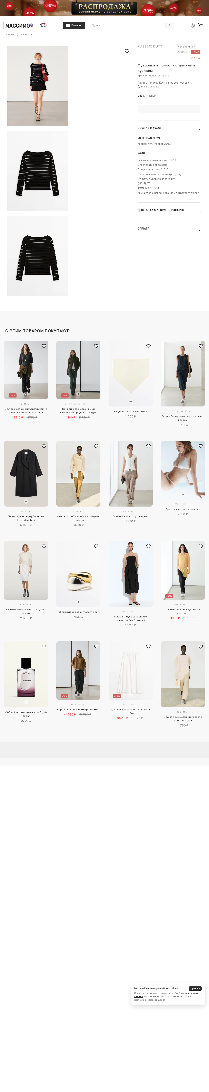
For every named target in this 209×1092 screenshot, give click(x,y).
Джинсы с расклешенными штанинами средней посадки (78, 410)
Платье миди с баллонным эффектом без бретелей (130, 618)
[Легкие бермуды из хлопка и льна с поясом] (183, 373)
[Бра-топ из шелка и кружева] (183, 470)
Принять (195, 988)
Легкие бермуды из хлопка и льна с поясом (182, 418)
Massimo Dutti (150, 46)
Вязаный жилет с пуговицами (130, 516)
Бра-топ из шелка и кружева (183, 509)
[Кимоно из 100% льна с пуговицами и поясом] (78, 474)
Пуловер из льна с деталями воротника (183, 611)
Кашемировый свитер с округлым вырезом (26, 611)
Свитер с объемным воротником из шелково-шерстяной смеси (26, 410)
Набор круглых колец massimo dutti (78, 612)
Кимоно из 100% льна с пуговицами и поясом (78, 518)
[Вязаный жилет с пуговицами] (130, 474)
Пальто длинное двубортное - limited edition (26, 518)
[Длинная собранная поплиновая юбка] (130, 670)
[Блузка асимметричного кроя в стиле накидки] (183, 674)
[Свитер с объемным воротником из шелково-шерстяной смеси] (26, 370)
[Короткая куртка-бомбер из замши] (78, 670)
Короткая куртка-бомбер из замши (78, 709)
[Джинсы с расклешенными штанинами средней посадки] (78, 370)
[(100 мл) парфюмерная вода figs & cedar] (26, 674)
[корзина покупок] (200, 25)
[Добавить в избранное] (44, 346)
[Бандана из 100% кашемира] (130, 373)
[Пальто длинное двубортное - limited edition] (26, 474)
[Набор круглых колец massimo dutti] (78, 574)
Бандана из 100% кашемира (130, 411)
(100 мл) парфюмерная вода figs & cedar (26, 714)
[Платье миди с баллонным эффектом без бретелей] (130, 574)
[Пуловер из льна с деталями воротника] (183, 570)
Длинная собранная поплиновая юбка (130, 711)
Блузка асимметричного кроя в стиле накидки (183, 718)
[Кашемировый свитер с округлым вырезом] (26, 570)
